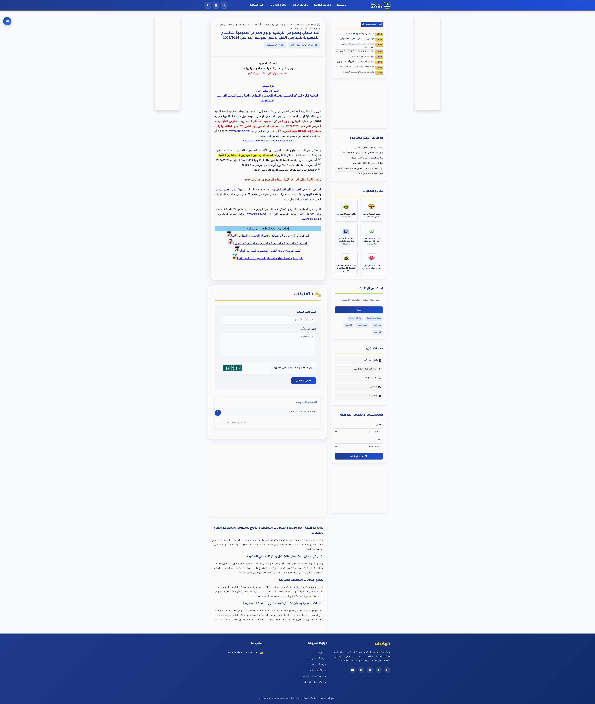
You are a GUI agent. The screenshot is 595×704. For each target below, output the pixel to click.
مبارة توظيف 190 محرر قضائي (369, 174)
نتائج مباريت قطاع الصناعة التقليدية (362, 72)
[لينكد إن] (361, 670)
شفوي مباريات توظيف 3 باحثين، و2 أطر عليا (359, 52)
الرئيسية (342, 5)
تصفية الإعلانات (357, 456)
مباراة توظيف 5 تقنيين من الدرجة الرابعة (361, 67)
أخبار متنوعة (257, 5)
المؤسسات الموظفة (313, 682)
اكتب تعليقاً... (308, 329)
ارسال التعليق (302, 380)
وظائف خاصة (300, 5)
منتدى (373, 387)
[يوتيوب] (353, 670)
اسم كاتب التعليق (306, 312)
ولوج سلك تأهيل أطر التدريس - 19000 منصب (362, 153)
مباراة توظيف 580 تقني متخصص (367, 163)
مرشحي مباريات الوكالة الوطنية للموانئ (361, 39)
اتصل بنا (372, 396)
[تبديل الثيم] (208, 5)
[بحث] (224, 5)
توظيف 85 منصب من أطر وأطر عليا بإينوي (359, 62)
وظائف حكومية (322, 5)
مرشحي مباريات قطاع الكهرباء (369, 148)
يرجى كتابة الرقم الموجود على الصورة (293, 368)
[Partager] (7, 21)
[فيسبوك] (379, 670)
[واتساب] (387, 670)
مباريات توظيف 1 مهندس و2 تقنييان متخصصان (362, 45)
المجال (379, 425)
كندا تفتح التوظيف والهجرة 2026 (364, 34)
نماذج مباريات (278, 5)
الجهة (380, 440)
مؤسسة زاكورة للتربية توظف (365, 57)
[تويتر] (370, 670)
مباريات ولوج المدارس (365, 369)
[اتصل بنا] (216, 5)
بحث (359, 310)
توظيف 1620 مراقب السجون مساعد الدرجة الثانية (360, 169)
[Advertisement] (268, 480)
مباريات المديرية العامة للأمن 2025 (367, 158)
